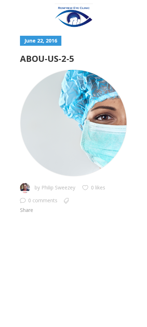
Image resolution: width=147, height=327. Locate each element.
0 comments (42, 200)
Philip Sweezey (58, 187)
